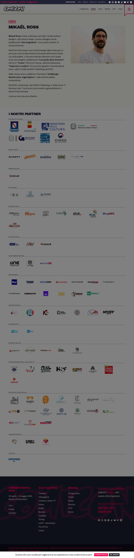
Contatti (93, 2)
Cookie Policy (101, 554)
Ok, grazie (114, 554)
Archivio (101, 2)
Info (79, 2)
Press (85, 2)
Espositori (70, 2)
